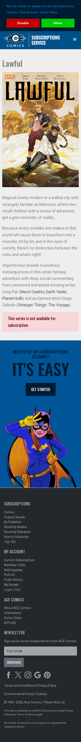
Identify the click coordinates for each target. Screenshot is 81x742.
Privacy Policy (46, 685)
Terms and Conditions (19, 685)
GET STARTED (40, 389)
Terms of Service (26, 714)
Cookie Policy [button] (49, 12)
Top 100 (10, 542)
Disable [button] (23, 23)
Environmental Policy (19, 694)
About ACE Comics (17, 608)
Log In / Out (12, 589)
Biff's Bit (10, 623)
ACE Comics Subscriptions (32, 40)
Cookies (41, 694)
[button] (74, 39)
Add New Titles (14, 565)
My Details (11, 584)
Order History (13, 580)
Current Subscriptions (19, 560)
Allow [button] (58, 23)
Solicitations (12, 613)
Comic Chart (13, 618)
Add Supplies (13, 570)
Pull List (9, 575)
